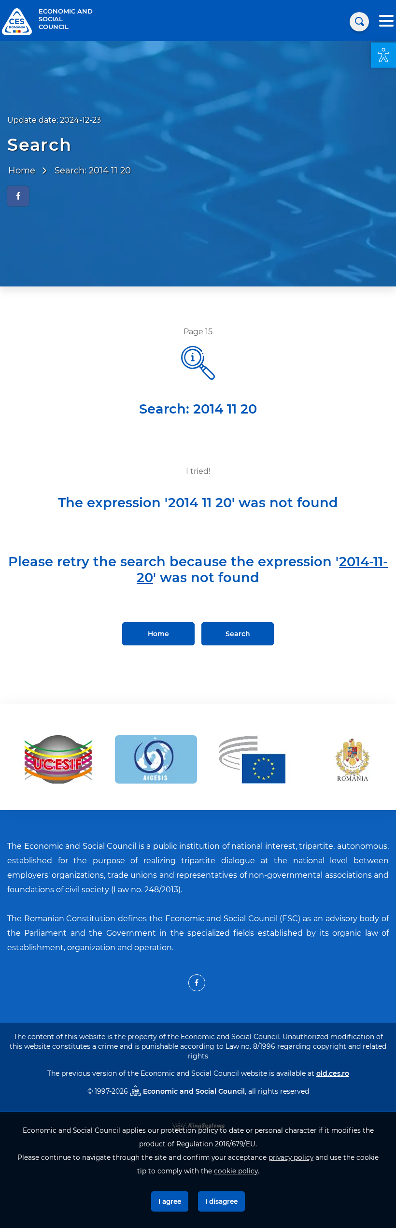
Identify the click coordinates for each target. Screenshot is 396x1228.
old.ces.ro (332, 1073)
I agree (169, 1201)
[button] (383, 55)
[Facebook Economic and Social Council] (196, 982)
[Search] (359, 21)
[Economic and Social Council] (17, 21)
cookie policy (236, 1171)
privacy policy (291, 1157)
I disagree (221, 1201)
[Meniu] (386, 22)
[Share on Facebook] (18, 196)
